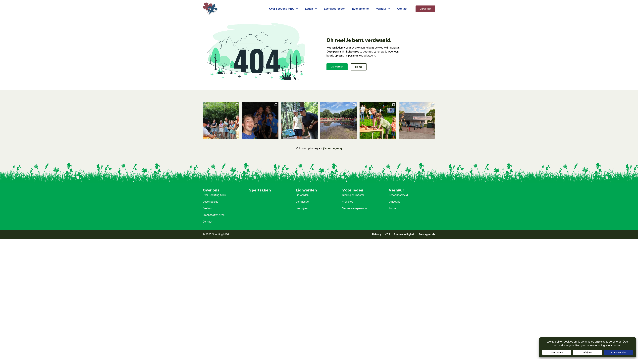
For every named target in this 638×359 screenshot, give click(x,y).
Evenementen (361, 8)
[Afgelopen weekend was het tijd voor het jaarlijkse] (338, 120)
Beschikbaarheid (398, 195)
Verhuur (381, 8)
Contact (402, 8)
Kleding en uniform (353, 195)
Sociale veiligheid (404, 234)
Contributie (302, 201)
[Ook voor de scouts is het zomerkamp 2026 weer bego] (299, 120)
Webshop (347, 201)
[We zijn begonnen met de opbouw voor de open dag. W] (417, 120)
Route (392, 208)
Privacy (376, 234)
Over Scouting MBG (281, 8)
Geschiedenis (210, 201)
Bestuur (207, 208)
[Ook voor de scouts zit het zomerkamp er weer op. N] (221, 120)
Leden (309, 8)
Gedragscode (427, 234)
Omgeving (394, 201)
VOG (387, 234)
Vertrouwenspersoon (354, 208)
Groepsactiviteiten (213, 215)
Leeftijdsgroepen (334, 8)
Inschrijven (302, 208)
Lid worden (302, 195)
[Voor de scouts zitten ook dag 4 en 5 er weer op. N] (260, 120)
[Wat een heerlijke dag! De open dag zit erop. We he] (378, 120)
